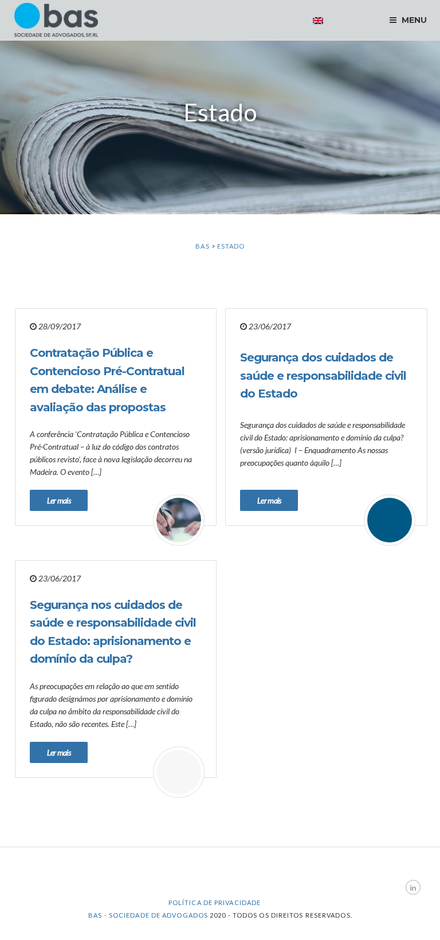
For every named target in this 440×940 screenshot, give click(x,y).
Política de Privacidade (214, 902)
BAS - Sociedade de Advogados (148, 915)
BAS (202, 246)
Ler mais (58, 500)
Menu (412, 20)
